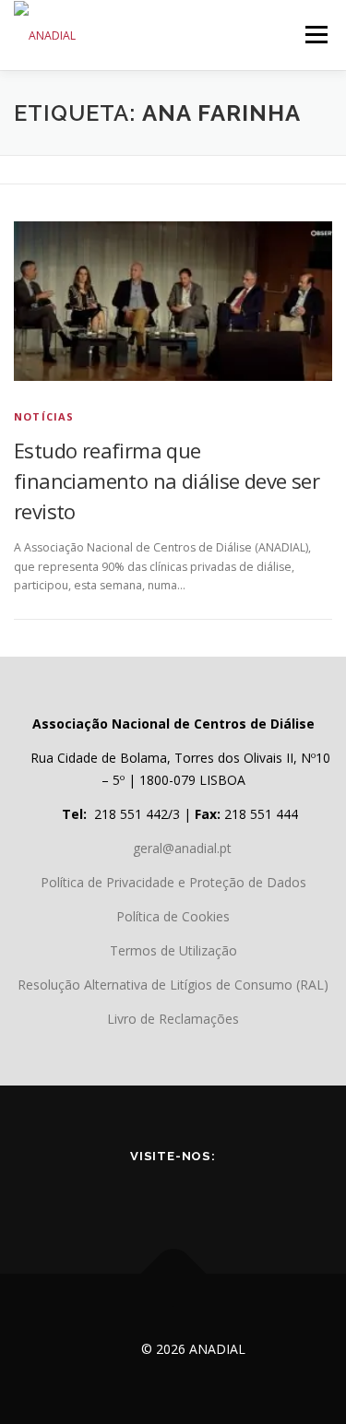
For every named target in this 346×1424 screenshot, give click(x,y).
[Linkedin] (199, 1195)
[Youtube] (147, 1195)
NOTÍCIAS (44, 416)
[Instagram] (251, 1195)
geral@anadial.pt (182, 848)
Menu (315, 34)
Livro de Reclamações (173, 1018)
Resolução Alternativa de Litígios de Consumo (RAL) (173, 984)
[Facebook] (96, 1195)
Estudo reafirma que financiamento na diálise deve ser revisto (166, 480)
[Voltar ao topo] (173, 1274)
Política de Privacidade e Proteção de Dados (173, 882)
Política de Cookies (173, 916)
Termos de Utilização (173, 950)
